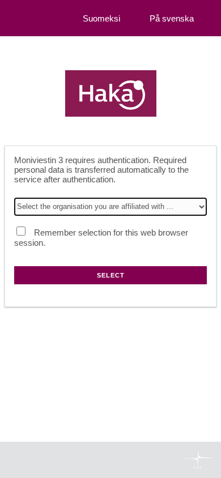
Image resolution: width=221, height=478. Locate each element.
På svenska (172, 18)
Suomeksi (101, 18)
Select (111, 275)
